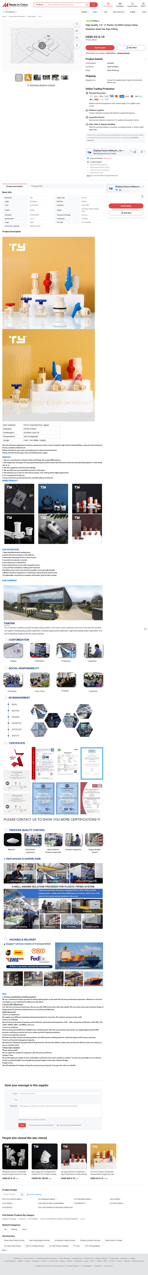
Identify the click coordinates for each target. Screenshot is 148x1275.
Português (35, 1261)
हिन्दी (105, 1261)
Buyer (95, 12)
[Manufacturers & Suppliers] (15, 4)
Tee (5, 1229)
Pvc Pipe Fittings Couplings (58, 1246)
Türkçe (119, 1261)
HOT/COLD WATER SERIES (12, 1199)
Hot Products (17, 1258)
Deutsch (69, 1261)
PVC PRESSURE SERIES (82, 1199)
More (4, 1250)
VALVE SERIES (115, 1199)
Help (105, 12)
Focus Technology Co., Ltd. (58, 1266)
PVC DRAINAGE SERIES (46, 1199)
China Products (29, 1258)
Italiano (62, 1261)
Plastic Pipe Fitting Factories (14, 1240)
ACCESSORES (7, 1207)
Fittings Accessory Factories (90, 1240)
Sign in (143, 6)
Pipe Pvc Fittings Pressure (35, 1246)
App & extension (118, 12)
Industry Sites (89, 1258)
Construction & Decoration (17, 16)
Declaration (98, 1266)
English (20, 1261)
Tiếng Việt (127, 1261)
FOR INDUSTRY (79, 1203)
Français (44, 1261)
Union (24, 1229)
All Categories (10, 12)
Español (27, 1261)
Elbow (40, 16)
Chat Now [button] (133, 48)
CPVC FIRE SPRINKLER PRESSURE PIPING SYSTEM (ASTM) (56, 1207)
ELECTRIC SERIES (116, 1203)
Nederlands (78, 1261)
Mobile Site (124, 1258)
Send (22, 1125)
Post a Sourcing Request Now (69, 1125)
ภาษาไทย (112, 1261)
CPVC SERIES (7, 1203)
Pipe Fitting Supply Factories (39, 1240)
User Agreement (87, 1266)
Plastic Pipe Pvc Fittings (113, 1240)
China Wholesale (64, 1258)
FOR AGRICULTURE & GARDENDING (51, 1203)
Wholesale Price (77, 1258)
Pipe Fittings (31, 16)
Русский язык (53, 1261)
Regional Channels (101, 1258)
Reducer (14, 1229)
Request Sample (123, 53)
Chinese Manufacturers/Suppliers (46, 1258)
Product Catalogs (34, 1194)
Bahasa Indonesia (138, 1261)
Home (4, 16)
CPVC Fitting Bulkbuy (92, 1246)
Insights (132, 1258)
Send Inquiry (100, 48)
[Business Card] (142, 196)
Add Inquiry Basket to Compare (42, 85)
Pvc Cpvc (76, 1246)
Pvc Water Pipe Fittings (12, 1246)
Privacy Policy (108, 1266)
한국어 (93, 1261)
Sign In (89, 175)
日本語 (99, 1261)
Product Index (114, 1258)
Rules (144, 12)
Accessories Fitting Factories (65, 1240)
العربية (86, 1261)
